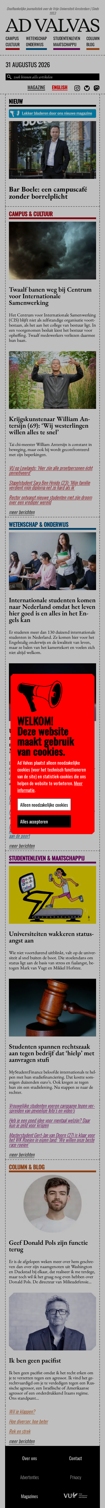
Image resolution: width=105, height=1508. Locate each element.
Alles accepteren (34, 821)
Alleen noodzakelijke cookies (44, 804)
